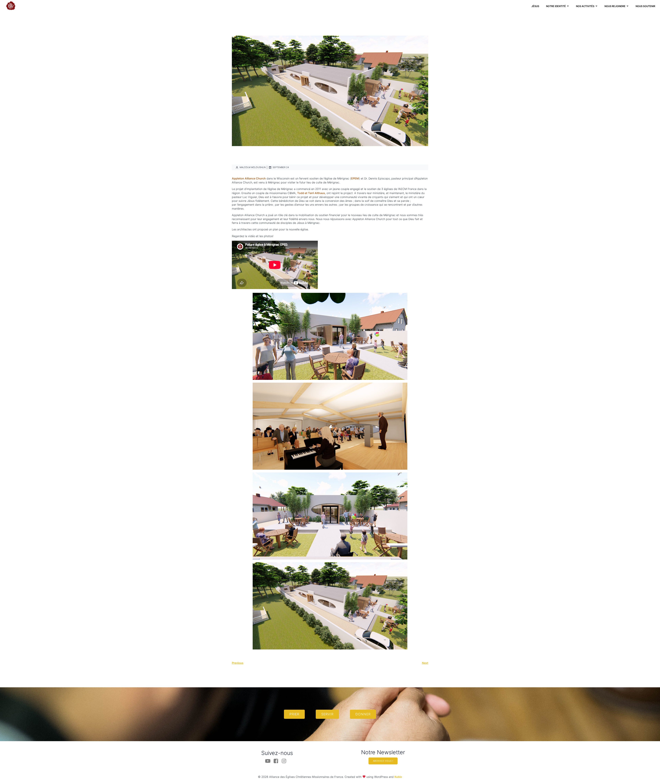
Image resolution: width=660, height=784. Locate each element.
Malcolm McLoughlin (253, 167)
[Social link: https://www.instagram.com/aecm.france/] (285, 761)
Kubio (398, 776)
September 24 (281, 167)
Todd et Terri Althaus (311, 193)
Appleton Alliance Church (249, 178)
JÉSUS (535, 6)
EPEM (355, 178)
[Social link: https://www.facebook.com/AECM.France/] (277, 761)
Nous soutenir (645, 6)
